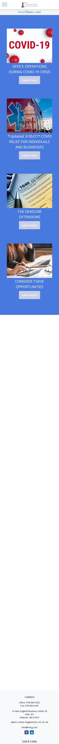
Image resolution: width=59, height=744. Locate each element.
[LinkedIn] (32, 732)
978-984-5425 (33, 702)
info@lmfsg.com (29, 727)
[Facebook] (27, 732)
